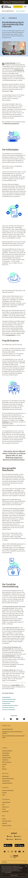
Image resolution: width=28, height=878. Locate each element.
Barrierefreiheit (5, 811)
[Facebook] (5, 852)
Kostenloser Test (18, 6)
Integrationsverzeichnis (7, 783)
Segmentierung (6, 703)
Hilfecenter (4, 823)
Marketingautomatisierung (11, 123)
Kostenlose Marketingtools (8, 778)
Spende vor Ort (5, 806)
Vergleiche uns (5, 759)
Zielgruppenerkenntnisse (9, 699)
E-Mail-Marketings (19, 70)
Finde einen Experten (6, 820)
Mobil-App (4, 768)
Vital (11, 91)
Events (3, 794)
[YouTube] (19, 852)
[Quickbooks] (10, 839)
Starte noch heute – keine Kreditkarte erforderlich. (14, 2)
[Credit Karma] (17, 836)
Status (3, 766)
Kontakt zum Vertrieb (6, 825)
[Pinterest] (23, 852)
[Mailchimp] (18, 839)
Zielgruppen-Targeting (8, 707)
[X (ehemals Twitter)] (8, 852)
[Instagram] (12, 852)
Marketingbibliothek (8, 11)
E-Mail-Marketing (5, 755)
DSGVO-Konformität (6, 762)
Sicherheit (4, 764)
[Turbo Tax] (9, 836)
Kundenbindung (13, 18)
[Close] (26, 866)
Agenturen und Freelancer (7, 790)
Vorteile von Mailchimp (7, 750)
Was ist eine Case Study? (7, 729)
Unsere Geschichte (6, 802)
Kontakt (4, 818)
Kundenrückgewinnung (8, 701)
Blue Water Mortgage (10, 63)
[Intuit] (14, 833)
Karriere (4, 809)
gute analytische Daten (8, 655)
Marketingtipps (5, 776)
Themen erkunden (20, 11)
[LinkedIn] (15, 852)
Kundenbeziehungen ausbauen (10, 705)
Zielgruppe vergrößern (8, 709)
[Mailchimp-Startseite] (6, 6)
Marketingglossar (6, 780)
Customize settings (14, 875)
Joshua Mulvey (16, 685)
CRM (3, 18)
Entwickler (4, 792)
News (3, 804)
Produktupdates (5, 753)
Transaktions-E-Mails (6, 757)
